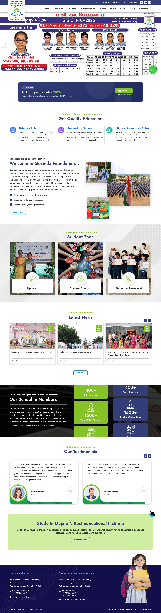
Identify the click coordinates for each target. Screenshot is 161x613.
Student (102, 9)
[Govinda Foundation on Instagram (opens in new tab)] (149, 2)
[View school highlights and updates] (153, 69)
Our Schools (72, 9)
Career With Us (88, 9)
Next (158, 45)
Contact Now (80, 540)
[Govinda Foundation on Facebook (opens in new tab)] (141, 2)
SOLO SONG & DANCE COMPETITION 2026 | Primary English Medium (80, 354)
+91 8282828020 (102, 2)
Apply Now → (123, 91)
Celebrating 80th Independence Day (28, 352)
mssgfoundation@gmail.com (126, 2)
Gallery (132, 9)
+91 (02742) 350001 (20, 591)
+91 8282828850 (68, 596)
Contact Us (144, 9)
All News (80, 373)
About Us (59, 9)
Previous (3, 45)
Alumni (113, 9)
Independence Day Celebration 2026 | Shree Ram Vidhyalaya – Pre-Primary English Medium (128, 354)
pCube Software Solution (141, 609)
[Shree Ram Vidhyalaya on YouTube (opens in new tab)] (145, 2)
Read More (18, 212)
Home (48, 9)
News (122, 9)
